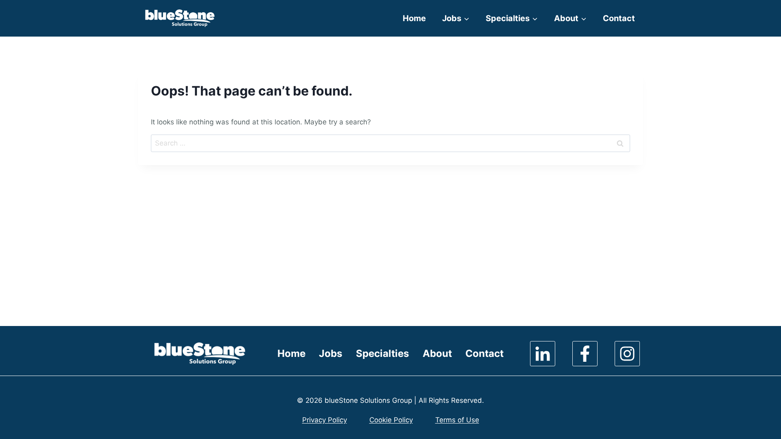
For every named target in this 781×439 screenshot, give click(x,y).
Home (414, 18)
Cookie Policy (391, 420)
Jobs (330, 353)
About (437, 353)
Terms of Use (457, 420)
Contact (619, 18)
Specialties (382, 353)
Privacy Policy (324, 420)
